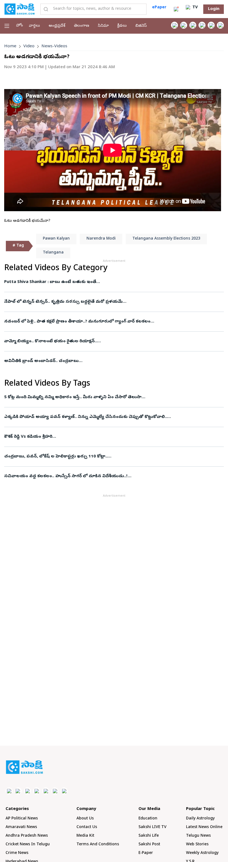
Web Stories (197, 844)
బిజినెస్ (141, 26)
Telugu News (198, 836)
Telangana (53, 252)
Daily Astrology (200, 818)
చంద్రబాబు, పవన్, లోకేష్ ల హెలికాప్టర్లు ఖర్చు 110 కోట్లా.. (56, 456)
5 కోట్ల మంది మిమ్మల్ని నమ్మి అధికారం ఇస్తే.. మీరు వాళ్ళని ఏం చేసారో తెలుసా (73, 397)
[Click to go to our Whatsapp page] (183, 25)
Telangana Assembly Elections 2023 (166, 239)
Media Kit (85, 836)
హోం (19, 25)
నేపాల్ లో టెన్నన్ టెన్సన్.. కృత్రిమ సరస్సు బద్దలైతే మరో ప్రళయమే (63, 302)
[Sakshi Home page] (19, 9)
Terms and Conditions (97, 844)
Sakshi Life (148, 836)
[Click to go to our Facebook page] (174, 25)
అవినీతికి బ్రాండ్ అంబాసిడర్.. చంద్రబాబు (41, 361)
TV (194, 7)
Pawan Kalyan (56, 239)
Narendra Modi (101, 239)
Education (147, 818)
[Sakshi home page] (24, 767)
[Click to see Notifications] (176, 9)
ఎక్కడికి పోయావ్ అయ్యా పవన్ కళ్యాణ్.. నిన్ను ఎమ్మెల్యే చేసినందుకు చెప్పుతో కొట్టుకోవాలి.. (85, 417)
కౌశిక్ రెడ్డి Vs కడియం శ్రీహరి (28, 437)
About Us (85, 818)
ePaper (159, 7)
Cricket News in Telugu (28, 844)
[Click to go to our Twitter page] (192, 25)
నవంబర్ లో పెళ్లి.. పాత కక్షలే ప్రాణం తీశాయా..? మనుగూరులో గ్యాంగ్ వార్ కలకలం (77, 321)
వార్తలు (34, 26)
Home (10, 46)
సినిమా (103, 26)
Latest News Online (204, 827)
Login (213, 9)
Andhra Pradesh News (27, 836)
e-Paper (145, 853)
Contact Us (86, 827)
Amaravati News (21, 827)
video (28, 46)
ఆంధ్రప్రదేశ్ (57, 26)
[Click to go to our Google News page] (220, 25)
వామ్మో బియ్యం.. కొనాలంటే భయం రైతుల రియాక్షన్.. (50, 341)
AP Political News (22, 818)
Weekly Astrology (202, 853)
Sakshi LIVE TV (152, 827)
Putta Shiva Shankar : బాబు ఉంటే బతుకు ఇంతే (50, 282)
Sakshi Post (149, 844)
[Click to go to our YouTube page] (211, 25)
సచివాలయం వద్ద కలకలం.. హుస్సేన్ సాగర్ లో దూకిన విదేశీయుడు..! (66, 476)
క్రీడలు (122, 26)
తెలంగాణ (81, 26)
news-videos (54, 46)
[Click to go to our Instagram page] (202, 25)
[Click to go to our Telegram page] (54, 790)
